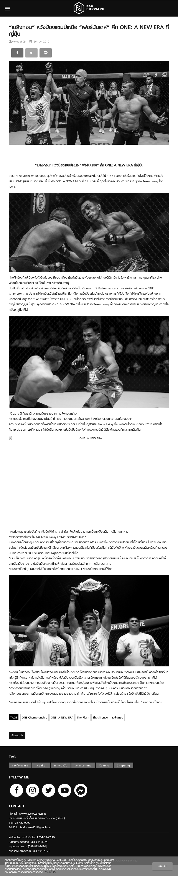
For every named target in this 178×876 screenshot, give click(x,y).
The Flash (83, 717)
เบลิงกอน (117, 717)
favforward (20, 766)
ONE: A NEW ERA (62, 717)
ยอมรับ (162, 866)
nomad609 (19, 42)
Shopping (123, 766)
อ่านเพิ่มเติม (50, 872)
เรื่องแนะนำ (17, 735)
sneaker (41, 766)
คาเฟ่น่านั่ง (60, 766)
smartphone (83, 766)
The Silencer (101, 717)
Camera (104, 766)
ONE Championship (34, 717)
